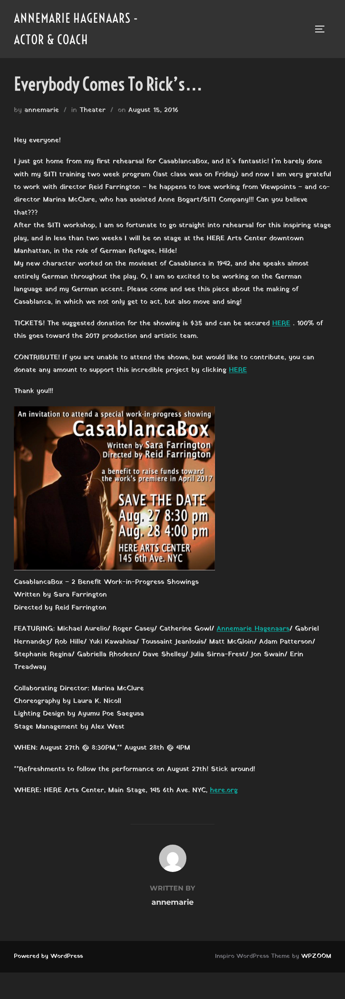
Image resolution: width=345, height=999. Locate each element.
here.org (224, 790)
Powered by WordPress (48, 956)
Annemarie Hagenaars (253, 629)
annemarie (41, 110)
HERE (281, 323)
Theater (93, 110)
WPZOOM (316, 956)
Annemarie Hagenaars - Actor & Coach (76, 29)
